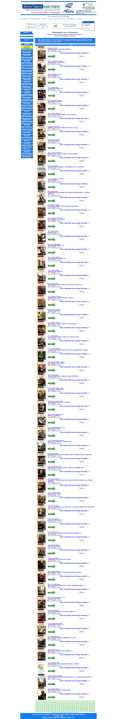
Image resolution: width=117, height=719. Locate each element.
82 (55, 702)
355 (91, 710)
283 (57, 708)
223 (48, 707)
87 (63, 702)
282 (55, 708)
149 (70, 704)
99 (83, 702)
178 (72, 705)
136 (42, 704)
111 (49, 703)
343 (66, 710)
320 (76, 709)
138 (46, 704)
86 (62, 702)
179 (74, 705)
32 (92, 700)
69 (94, 701)
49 (60, 701)
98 (82, 702)
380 (85, 711)
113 (53, 703)
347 (74, 710)
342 (63, 710)
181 (79, 705)
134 (38, 704)
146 (63, 704)
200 (59, 706)
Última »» (76, 712)
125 (78, 703)
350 (81, 710)
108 (43, 703)
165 (44, 705)
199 (57, 706)
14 (62, 700)
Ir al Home (24, 18)
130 (89, 703)
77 (47, 702)
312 (59, 709)
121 (70, 703)
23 (77, 700)
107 (41, 703)
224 (51, 707)
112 (51, 703)
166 (46, 705)
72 (38, 702)
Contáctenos (71, 18)
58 (75, 701)
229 (61, 707)
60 (78, 701)
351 (83, 710)
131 (91, 703)
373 (70, 711)
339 (57, 710)
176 (68, 705)
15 (64, 700)
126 (81, 703)
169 (53, 705)
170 (55, 705)
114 (55, 703)
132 (93, 703)
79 (50, 702)
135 (40, 704)
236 (76, 707)
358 (38, 711)
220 (42, 707)
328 (94, 709)
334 (46, 710)
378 (81, 711)
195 (49, 706)
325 (87, 709)
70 (35, 702)
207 (74, 706)
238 (81, 707)
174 (63, 705)
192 (42, 706)
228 (59, 707)
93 (73, 702)
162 (38, 705)
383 (91, 711)
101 (88, 702)
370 (63, 711)
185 (87, 705)
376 (76, 711)
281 (53, 708)
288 (68, 708)
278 (46, 708)
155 (83, 704)
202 (64, 706)
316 (68, 709)
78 (48, 702)
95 (77, 702)
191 (40, 706)
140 (51, 704)
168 (51, 705)
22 (75, 700)
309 (53, 709)
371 (66, 711)
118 (63, 703)
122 (72, 703)
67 (90, 701)
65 (87, 701)
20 (72, 700)
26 (82, 700)
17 (67, 700)
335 (48, 710)
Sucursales (80, 18)
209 (79, 706)
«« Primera (37, 700)
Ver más (82, 56)
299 (91, 708)
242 (89, 707)
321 (79, 709)
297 (87, 708)
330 (38, 710)
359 (40, 711)
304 (42, 709)
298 (89, 708)
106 (38, 703)
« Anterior (42, 700)
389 (61, 712)
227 (57, 707)
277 (44, 708)
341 (61, 710)
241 (87, 707)
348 (76, 710)
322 (81, 709)
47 (57, 701)
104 (94, 702)
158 (89, 704)
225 (53, 707)
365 (53, 711)
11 (57, 700)
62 (82, 701)
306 (46, 709)
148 (68, 704)
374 (72, 711)
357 (36, 711)
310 (55, 709)
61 (80, 701)
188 (94, 705)
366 (55, 711)
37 (40, 701)
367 (57, 711)
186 (89, 705)
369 (61, 711)
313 (61, 709)
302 (38, 709)
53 (67, 701)
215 (91, 706)
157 (87, 704)
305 (44, 709)
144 (59, 704)
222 (46, 707)
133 (36, 704)
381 (87, 711)
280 (51, 708)
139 (48, 704)
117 (61, 703)
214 (89, 706)
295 (83, 708)
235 (74, 707)
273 (36, 708)
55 (70, 701)
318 (72, 709)
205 (70, 706)
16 (65, 700)
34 (35, 701)
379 (83, 711)
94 (75, 702)
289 (70, 708)
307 (49, 709)
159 (91, 704)
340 (59, 710)
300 (94, 708)
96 (78, 702)
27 (84, 700)
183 (83, 705)
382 (89, 711)
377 (79, 711)
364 (51, 711)
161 (36, 705)
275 (40, 708)
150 (72, 704)
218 (38, 707)
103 (92, 702)
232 (68, 707)
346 (72, 710)
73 (40, 702)
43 (50, 701)
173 (61, 705)
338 (55, 710)
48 (58, 701)
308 (51, 709)
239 (83, 707)
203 (66, 706)
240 (85, 707)
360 (42, 711)
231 (66, 707)
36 (38, 701)
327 (91, 709)
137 (44, 704)
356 (94, 710)
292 (76, 708)
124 (76, 703)
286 (63, 708)
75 (43, 702)
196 (51, 706)
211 (83, 706)
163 (40, 705)
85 (60, 702)
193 (44, 706)
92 (72, 702)
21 (74, 700)
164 (42, 705)
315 (66, 709)
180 (76, 705)
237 (79, 707)
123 (74, 703)
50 (62, 701)
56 (72, 701)
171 (57, 705)
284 (59, 708)
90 (68, 702)
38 (42, 701)
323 (83, 709)
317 (70, 709)
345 (70, 710)
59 (77, 701)
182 (81, 705)
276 (42, 708)
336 (51, 710)
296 (85, 708)
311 (57, 709)
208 (76, 706)
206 (72, 706)
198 (55, 706)
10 (55, 700)
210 (81, 706)
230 (63, 707)
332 (42, 710)
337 (53, 710)
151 (74, 704)
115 (57, 703)
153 (79, 704)
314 (63, 709)
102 (90, 702)
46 (55, 701)
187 (91, 705)
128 (85, 703)
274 (38, 708)
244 (94, 707)
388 (59, 712)
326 (89, 709)
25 (80, 700)
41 (47, 701)
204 (68, 706)
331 (40, 710)
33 (94, 700)
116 (59, 703)
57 (73, 701)
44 (52, 701)
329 (36, 710)
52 (65, 701)
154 (81, 704)
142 (55, 704)
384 (94, 711)
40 (45, 701)
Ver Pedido (87, 28)
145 (61, 704)
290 (72, 708)
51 (63, 701)
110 (47, 703)
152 (76, 704)
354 (89, 710)
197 (53, 706)
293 (79, 708)
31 (90, 700)
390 (63, 712)
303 (40, 709)
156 (85, 704)
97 (80, 702)
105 (36, 703)
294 (81, 708)
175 (66, 705)
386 (55, 712)
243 (91, 707)
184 (85, 705)
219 (40, 707)
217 (36, 707)
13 (60, 700)
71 (37, 702)
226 (55, 707)
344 (68, 710)
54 (68, 701)
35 (37, 701)
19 (70, 700)
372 (68, 711)
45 (53, 701)
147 (66, 704)
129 (87, 703)
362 (46, 711)
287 (66, 708)
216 (94, 706)
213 (87, 706)
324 (85, 709)
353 (87, 710)
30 (89, 700)
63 (83, 701)
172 (59, 705)
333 (44, 710)
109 (45, 703)
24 (79, 700)
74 (42, 702)
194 (46, 706)
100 (86, 702)
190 (38, 706)
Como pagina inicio (35, 18)
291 (74, 708)
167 (48, 705)
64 (85, 701)
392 (68, 712)
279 (48, 708)
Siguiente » (71, 712)
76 (45, 702)
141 (53, 704)
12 (59, 700)
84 (58, 702)
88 (65, 702)
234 (72, 707)
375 (74, 711)
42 (48, 701)
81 (53, 702)
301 (36, 709)
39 (43, 701)
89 (67, 702)
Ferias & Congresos (48, 18)
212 (85, 706)
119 (65, 703)
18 (69, 700)
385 (53, 712)
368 (59, 711)
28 (85, 700)
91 (70, 702)
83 (57, 702)
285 (61, 708)
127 (83, 703)
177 (70, 705)
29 (87, 700)
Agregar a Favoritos (60, 18)
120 (68, 703)
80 (52, 702)
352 (85, 710)
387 (57, 712)
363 (48, 711)
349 (79, 710)
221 (44, 707)
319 (74, 709)
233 (70, 707)
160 (94, 704)
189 (36, 706)
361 (44, 711)
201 (61, 706)
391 (65, 712)
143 (57, 704)
